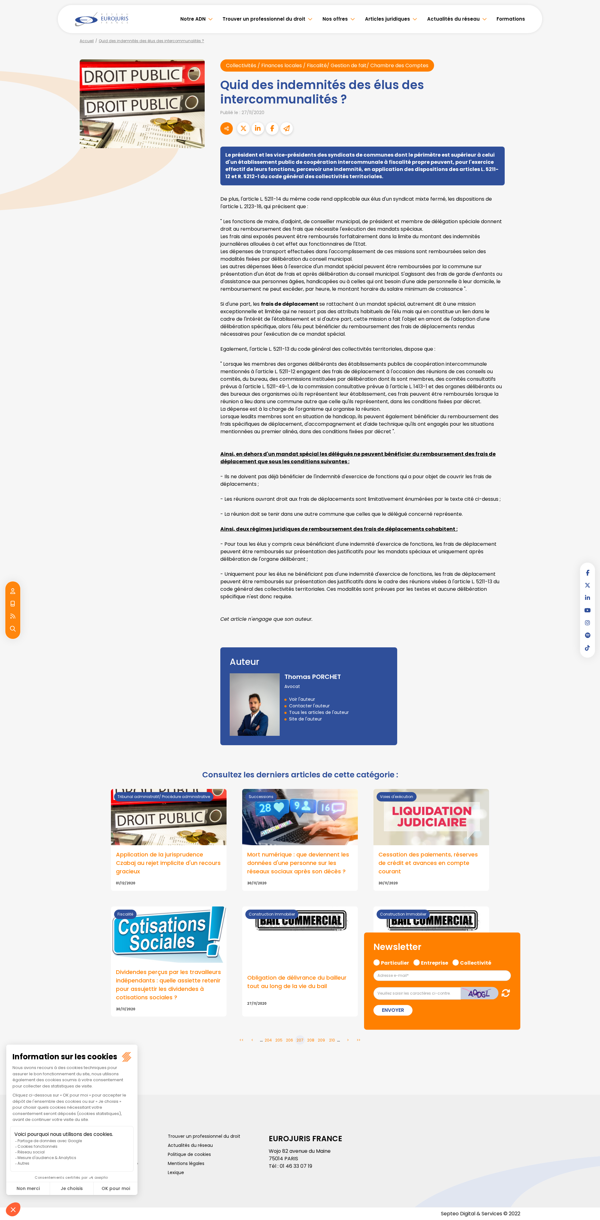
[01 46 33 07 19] (13, 604)
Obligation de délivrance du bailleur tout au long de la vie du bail (297, 982)
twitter (587, 585)
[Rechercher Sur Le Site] (13, 629)
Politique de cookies (189, 1154)
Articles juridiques (387, 19)
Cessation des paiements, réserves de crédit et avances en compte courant (428, 863)
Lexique (176, 1172)
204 (268, 1040)
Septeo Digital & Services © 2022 (480, 1213)
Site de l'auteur (305, 719)
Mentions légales (186, 1163)
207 (300, 1040)
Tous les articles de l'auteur (319, 712)
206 (289, 1040)
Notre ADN (193, 19)
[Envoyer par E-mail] (286, 128)
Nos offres (335, 19)
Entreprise (434, 962)
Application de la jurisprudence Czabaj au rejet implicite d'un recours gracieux (168, 863)
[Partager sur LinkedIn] (258, 128)
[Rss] (13, 616)
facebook (587, 573)
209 (321, 1040)
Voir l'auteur (302, 699)
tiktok (587, 648)
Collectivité (475, 962)
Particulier (395, 962)
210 (332, 1040)
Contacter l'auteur (309, 706)
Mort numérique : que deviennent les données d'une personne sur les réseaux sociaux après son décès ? (298, 863)
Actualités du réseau (453, 19)
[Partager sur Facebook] (272, 128)
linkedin (587, 598)
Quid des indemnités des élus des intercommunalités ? (151, 40)
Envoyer (393, 1010)
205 (278, 1040)
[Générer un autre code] (504, 993)
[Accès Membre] (13, 591)
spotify (587, 635)
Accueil (87, 40)
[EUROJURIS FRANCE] (101, 19)
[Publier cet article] (243, 128)
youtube (587, 610)
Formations (511, 19)
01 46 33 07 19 (296, 1166)
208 (310, 1040)
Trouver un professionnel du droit (263, 19)
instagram (587, 623)
